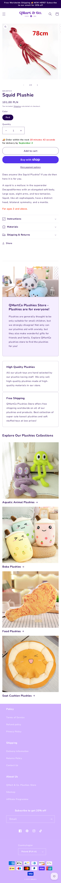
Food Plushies (11, 631)
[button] (3, 14)
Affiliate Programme (17, 799)
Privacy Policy (13, 731)
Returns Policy (14, 758)
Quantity (6, 124)
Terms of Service (15, 717)
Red (8, 117)
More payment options (30, 167)
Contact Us (12, 765)
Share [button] (9, 243)
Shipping (17, 106)
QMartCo (33, 879)
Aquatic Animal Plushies (18, 502)
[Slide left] (23, 85)
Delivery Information (17, 751)
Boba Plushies (11, 566)
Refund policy (13, 724)
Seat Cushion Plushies (17, 696)
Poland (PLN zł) (29, 851)
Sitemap (10, 792)
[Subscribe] (51, 819)
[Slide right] (37, 85)
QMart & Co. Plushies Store (21, 785)
